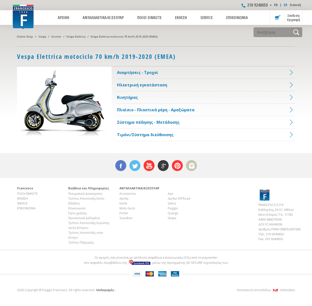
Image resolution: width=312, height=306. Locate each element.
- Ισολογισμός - (105, 290)
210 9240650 (257, 5)
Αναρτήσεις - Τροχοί (137, 72)
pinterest (177, 165)
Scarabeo (126, 218)
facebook (120, 165)
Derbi (123, 203)
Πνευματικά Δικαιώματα (85, 194)
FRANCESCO (23, 16)
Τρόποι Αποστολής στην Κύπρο (85, 235)
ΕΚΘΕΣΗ (181, 17)
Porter (123, 213)
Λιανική (295, 4)
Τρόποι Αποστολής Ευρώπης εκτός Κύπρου (88, 225)
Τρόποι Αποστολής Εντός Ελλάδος (86, 200)
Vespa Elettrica (76, 36)
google (163, 165)
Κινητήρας (127, 97)
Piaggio (173, 208)
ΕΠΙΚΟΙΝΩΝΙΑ (237, 17)
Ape (170, 194)
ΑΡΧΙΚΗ (63, 17)
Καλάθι (277, 17)
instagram (191, 165)
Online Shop (25, 36)
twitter (134, 165)
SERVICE (206, 17)
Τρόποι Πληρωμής (81, 242)
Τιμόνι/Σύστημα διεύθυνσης (145, 134)
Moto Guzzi (127, 208)
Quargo (173, 213)
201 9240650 (274, 239)
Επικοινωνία (76, 208)
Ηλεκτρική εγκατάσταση (142, 85)
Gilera (172, 203)
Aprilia (123, 198)
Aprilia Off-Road (179, 198)
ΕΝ (276, 4)
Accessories (127, 194)
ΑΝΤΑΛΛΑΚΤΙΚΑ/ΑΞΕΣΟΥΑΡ (103, 17)
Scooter (56, 36)
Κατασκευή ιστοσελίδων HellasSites (266, 290)
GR (285, 4)
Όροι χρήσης (77, 213)
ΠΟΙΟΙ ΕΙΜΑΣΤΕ (149, 17)
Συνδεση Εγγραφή (293, 17)
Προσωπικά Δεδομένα (84, 218)
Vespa (42, 36)
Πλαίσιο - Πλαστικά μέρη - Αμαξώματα (156, 109)
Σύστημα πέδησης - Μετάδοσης (148, 122)
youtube (149, 165)
